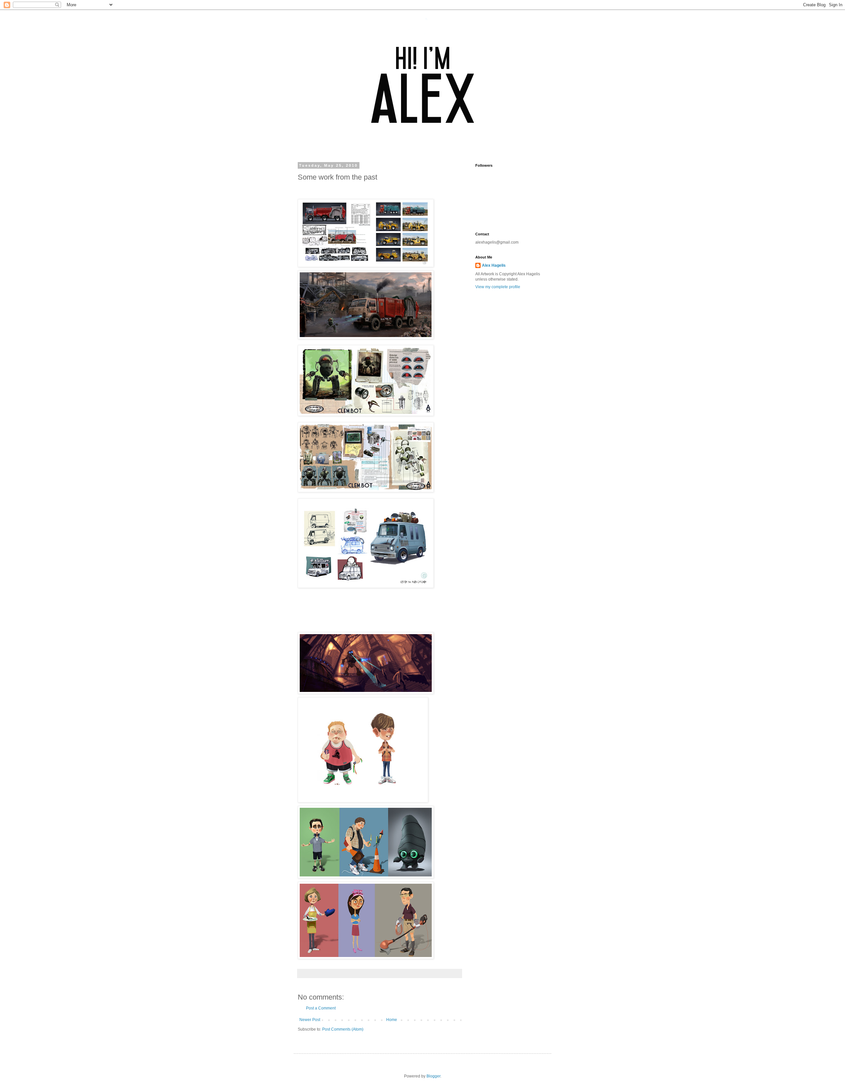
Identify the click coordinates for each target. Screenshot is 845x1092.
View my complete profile (497, 287)
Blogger (433, 1076)
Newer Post (309, 1019)
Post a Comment (321, 1008)
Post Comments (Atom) (342, 1029)
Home (391, 1019)
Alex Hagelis (494, 265)
